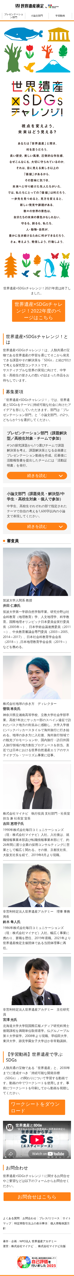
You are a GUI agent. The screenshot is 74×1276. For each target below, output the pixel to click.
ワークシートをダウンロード (35, 1107)
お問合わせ (29, 1218)
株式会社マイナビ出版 (52, 1246)
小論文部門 (37, 15)
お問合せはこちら (37, 1196)
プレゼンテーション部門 (13, 16)
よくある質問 (11, 1218)
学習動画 (60, 15)
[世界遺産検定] (30, 5)
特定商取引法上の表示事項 (30, 1223)
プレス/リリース (49, 1218)
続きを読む (37, 475)
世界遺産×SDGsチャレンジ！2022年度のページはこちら (39, 311)
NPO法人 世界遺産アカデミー (38, 1241)
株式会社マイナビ (22, 1246)
